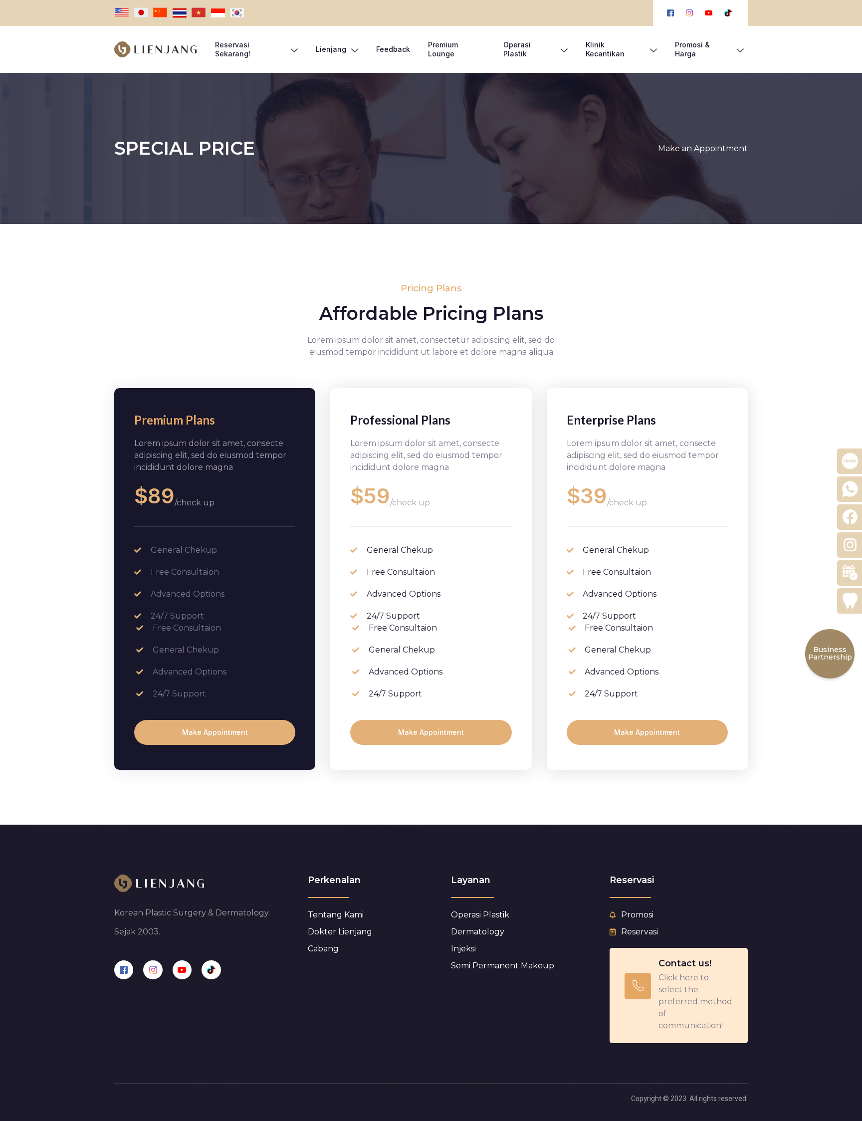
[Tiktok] (211, 969)
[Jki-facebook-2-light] (123, 969)
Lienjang (331, 49)
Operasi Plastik (517, 49)
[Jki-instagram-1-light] (152, 969)
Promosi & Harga (692, 49)
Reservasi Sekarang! (232, 49)
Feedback (393, 49)
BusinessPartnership (830, 653)
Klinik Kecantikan (605, 49)
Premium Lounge (443, 49)
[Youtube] (182, 969)
